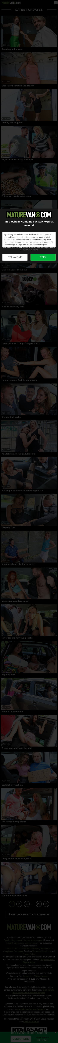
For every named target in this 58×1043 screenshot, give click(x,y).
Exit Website (15, 257)
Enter (43, 257)
